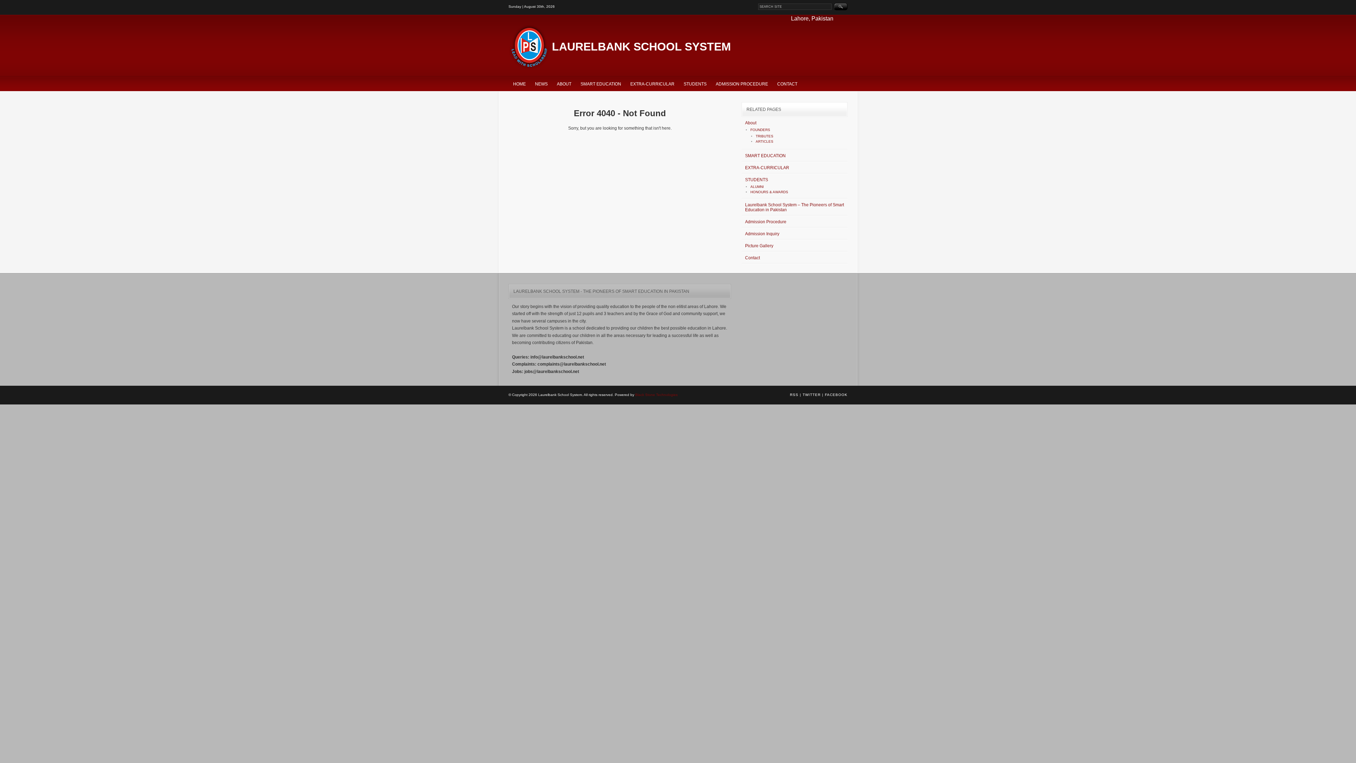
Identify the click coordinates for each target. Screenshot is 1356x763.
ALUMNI (757, 187)
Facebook (836, 395)
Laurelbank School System (641, 46)
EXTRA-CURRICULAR (652, 84)
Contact (787, 84)
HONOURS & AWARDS (769, 192)
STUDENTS (695, 84)
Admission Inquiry (762, 233)
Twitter (812, 395)
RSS (794, 395)
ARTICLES (764, 141)
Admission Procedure (742, 84)
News (541, 84)
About (564, 84)
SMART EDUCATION (601, 84)
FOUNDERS (760, 130)
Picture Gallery (759, 245)
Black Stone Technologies (656, 395)
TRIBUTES (764, 136)
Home (519, 84)
